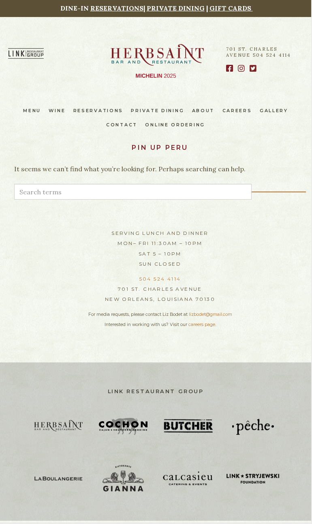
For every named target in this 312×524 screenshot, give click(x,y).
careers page (201, 324)
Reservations (98, 110)
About (203, 110)
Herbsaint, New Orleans (157, 55)
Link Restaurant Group (156, 391)
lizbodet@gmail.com (210, 314)
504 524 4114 (160, 279)
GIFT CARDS (231, 8)
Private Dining (157, 110)
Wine (57, 110)
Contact (121, 125)
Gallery (274, 110)
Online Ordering (175, 125)
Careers (237, 110)
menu (32, 110)
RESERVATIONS (116, 8)
